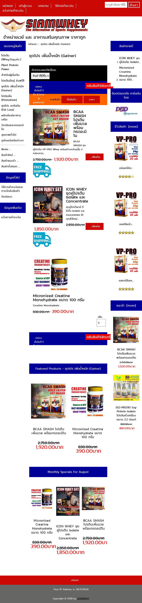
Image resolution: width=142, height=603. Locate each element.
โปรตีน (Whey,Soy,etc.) (11, 57)
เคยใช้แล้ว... (126, 224)
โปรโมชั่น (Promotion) (9, 98)
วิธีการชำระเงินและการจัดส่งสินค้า (12, 189)
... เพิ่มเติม (94, 157)
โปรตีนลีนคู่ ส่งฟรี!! (12, 80)
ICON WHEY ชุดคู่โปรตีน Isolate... (130, 60)
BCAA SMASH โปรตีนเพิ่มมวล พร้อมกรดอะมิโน (80, 123)
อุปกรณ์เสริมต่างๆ (12, 140)
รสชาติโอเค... (126, 280)
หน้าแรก (8, 5)
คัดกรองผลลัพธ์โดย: (44, 70)
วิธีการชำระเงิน (64, 5)
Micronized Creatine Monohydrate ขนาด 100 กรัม (58, 298)
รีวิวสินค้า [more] (126, 126)
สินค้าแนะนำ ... (9, 160)
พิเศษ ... (6, 149)
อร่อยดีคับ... (126, 168)
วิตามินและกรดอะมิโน (12, 127)
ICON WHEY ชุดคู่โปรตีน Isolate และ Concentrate (77, 195)
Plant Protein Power (9, 67)
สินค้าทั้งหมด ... (10, 166)
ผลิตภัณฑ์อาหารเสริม (11, 117)
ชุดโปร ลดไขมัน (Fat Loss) (10, 107)
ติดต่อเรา (6, 196)
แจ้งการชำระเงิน (13, 10)
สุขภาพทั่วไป (8, 135)
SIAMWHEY (83, 598)
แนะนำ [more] (126, 305)
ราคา (91, 99)
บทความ (43, 5)
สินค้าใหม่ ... (8, 155)
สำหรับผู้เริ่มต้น (10, 75)
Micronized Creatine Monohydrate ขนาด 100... (128, 74)
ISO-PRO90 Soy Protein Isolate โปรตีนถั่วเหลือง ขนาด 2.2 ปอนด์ (126, 413)
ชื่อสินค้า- (72, 99)
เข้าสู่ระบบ (25, 5)
